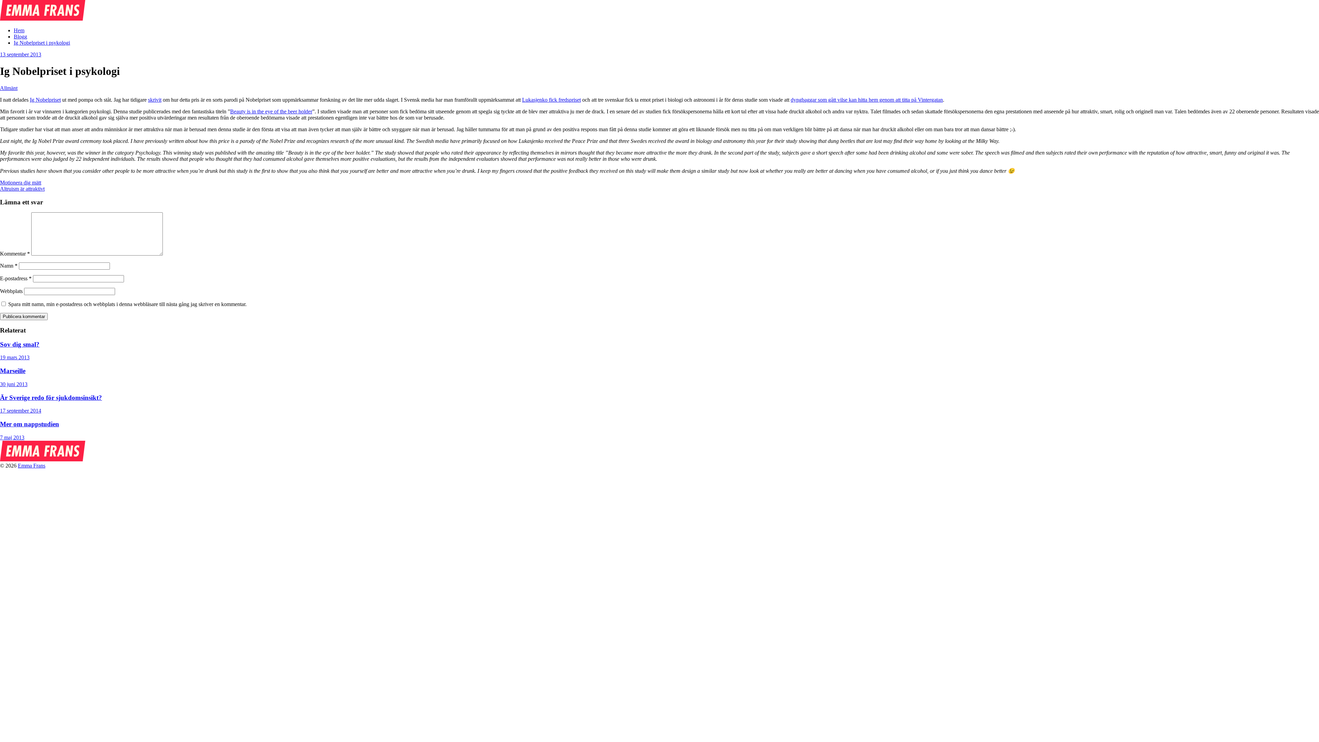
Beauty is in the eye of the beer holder (271, 111)
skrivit (154, 100)
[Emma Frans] (43, 19)
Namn (9, 266)
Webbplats (11, 291)
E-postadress (16, 278)
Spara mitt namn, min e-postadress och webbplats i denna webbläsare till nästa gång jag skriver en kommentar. (127, 304)
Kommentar (15, 254)
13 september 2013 (20, 54)
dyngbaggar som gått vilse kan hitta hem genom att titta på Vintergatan (867, 100)
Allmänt (9, 88)
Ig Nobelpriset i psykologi (42, 43)
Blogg (20, 37)
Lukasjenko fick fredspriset (551, 100)
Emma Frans (31, 466)
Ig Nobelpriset (45, 100)
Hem (19, 30)
